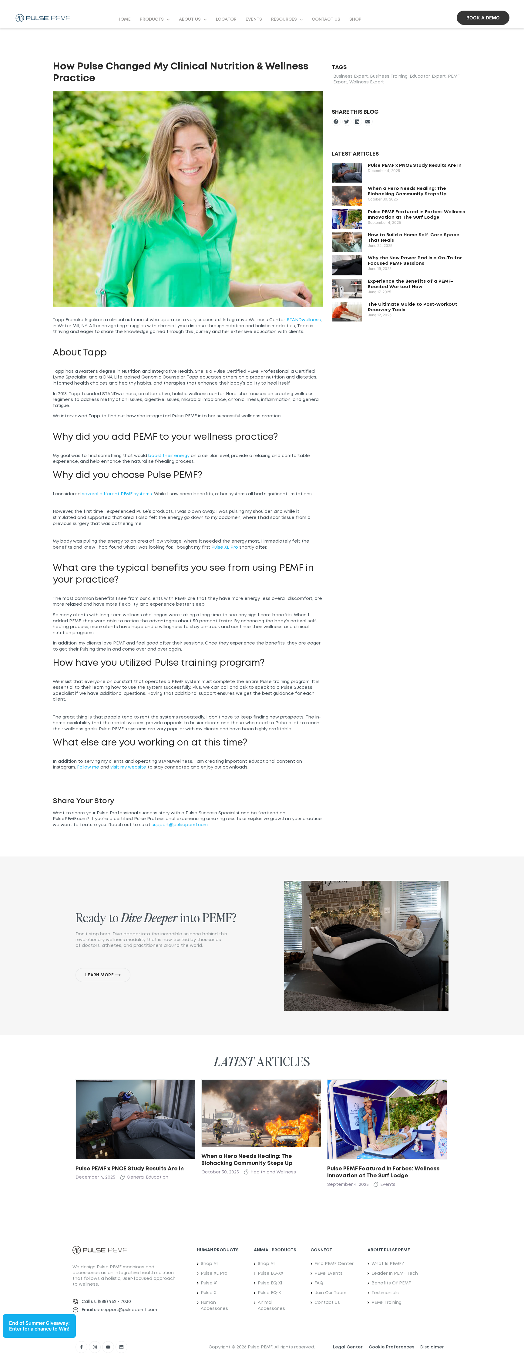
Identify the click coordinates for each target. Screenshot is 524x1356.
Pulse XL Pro (224, 547)
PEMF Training (386, 1302)
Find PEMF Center (334, 1264)
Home (124, 19)
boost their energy (169, 456)
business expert (350, 76)
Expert (439, 76)
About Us (190, 19)
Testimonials (385, 1293)
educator (420, 76)
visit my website (128, 767)
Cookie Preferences (391, 1347)
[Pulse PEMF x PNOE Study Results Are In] (135, 1119)
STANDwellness (304, 320)
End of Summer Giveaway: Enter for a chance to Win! (39, 1326)
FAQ (318, 1283)
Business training (389, 76)
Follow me (88, 767)
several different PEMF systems (117, 494)
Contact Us (326, 19)
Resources (284, 19)
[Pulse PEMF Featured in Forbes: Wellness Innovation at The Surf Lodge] (387, 1119)
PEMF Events (328, 1273)
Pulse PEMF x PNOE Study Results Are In (415, 165)
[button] (336, 121)
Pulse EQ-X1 (270, 1283)
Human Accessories (214, 1306)
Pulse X (208, 1293)
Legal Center (348, 1347)
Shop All (209, 1264)
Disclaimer (432, 1347)
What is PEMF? (387, 1264)
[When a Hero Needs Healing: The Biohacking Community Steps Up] (261, 1113)
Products (152, 19)
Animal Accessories (271, 1306)
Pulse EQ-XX (270, 1273)
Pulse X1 (209, 1283)
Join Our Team (330, 1293)
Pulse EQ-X (269, 1293)
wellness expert (366, 82)
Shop (355, 19)
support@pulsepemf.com (180, 825)
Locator (226, 19)
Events (254, 19)
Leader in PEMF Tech (394, 1273)
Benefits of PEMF (391, 1283)
